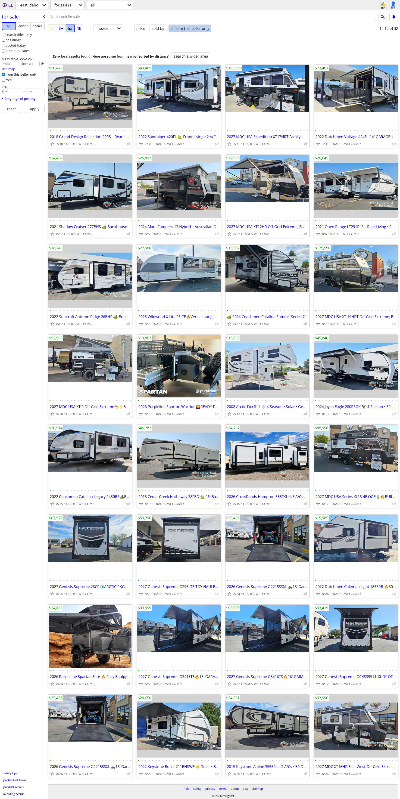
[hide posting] (128, 144)
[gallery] (70, 28)
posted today (16, 45)
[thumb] (61, 28)
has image (14, 40)
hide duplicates (18, 51)
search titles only (19, 34)
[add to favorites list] (52, 144)
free (9, 80)
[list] (52, 28)
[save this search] (393, 17)
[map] (79, 28)
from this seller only (21, 74)
